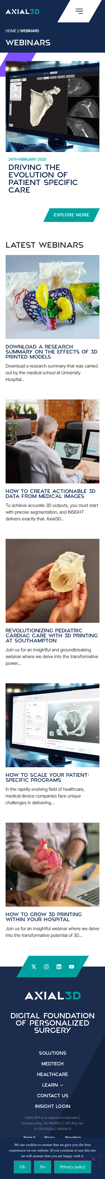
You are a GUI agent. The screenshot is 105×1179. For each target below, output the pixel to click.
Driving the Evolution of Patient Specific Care (43, 179)
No (42, 1166)
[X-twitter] (34, 967)
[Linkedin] (59, 967)
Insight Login (52, 1106)
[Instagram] (46, 967)
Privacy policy (72, 1166)
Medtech (52, 1064)
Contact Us (52, 1096)
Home (11, 31)
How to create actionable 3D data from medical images (50, 494)
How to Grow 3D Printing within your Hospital (44, 917)
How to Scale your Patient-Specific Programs (47, 778)
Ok (22, 1166)
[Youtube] (71, 967)
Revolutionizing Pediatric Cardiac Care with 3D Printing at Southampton (52, 636)
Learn (50, 1085)
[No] (93, 1161)
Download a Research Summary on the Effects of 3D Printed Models (51, 352)
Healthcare (52, 1074)
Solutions (52, 1053)
